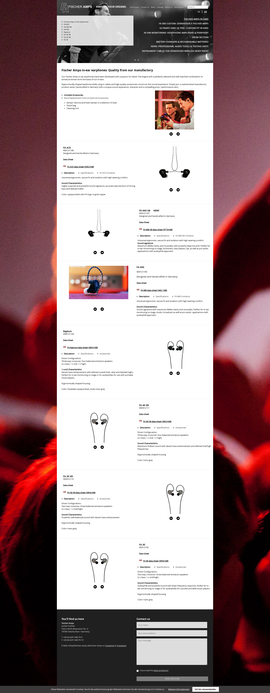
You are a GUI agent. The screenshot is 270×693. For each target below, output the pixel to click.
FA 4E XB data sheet (157, 421)
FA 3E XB (67, 37)
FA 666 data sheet (154, 290)
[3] (138, 59)
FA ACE (66, 24)
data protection (161, 670)
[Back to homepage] (76, 11)
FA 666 (66, 29)
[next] (178, 132)
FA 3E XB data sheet (81, 492)
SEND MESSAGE (172, 678)
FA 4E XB (67, 34)
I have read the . (154, 670)
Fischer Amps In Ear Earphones (76, 22)
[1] (131, 59)
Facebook (110, 645)
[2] (135, 59)
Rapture (67, 32)
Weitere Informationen (178, 689)
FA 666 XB (68, 27)
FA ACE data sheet (80, 166)
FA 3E (66, 40)
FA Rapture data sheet (82, 347)
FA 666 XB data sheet (157, 229)
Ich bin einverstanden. (205, 689)
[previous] (171, 132)
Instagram (121, 645)
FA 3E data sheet (155, 561)
